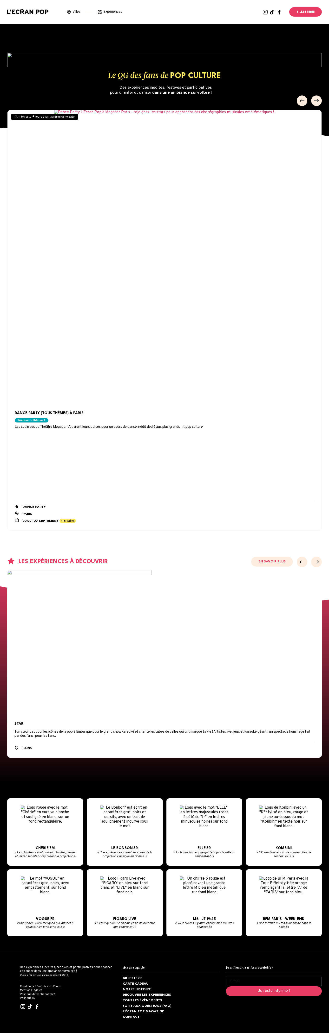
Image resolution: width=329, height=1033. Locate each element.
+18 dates (68, 521)
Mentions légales (31, 990)
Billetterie (133, 978)
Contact (131, 1017)
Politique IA (27, 998)
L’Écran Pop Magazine (143, 1011)
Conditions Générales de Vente (40, 986)
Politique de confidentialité (37, 994)
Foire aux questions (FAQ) (147, 1006)
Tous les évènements (142, 1000)
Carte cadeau (136, 983)
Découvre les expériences (147, 994)
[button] (302, 100)
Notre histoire (137, 989)
